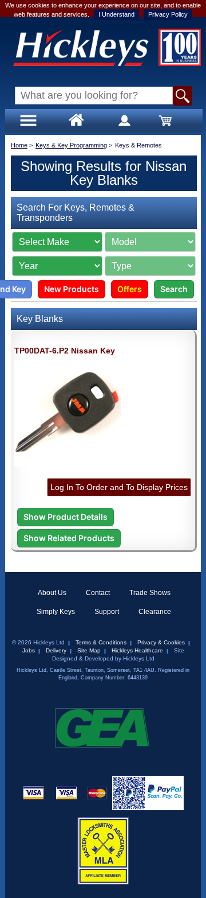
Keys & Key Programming (71, 145)
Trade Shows (150, 593)
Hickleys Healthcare (137, 650)
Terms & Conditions (101, 642)
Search (174, 289)
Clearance (154, 612)
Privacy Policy (168, 14)
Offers (129, 289)
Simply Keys (56, 612)
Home (19, 145)
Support (106, 612)
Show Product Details (65, 517)
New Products (71, 289)
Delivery (56, 650)
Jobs (28, 650)
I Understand (116, 14)
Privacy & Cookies (161, 642)
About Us (52, 593)
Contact (98, 593)
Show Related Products (68, 538)
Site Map (89, 650)
